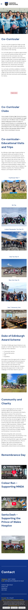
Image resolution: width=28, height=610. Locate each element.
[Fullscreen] (25, 478)
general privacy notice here (13, 605)
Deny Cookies (14, 607)
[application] (14, 472)
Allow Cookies (6, 607)
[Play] (3, 478)
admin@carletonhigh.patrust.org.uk (14, 581)
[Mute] (23, 478)
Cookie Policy (22, 607)
